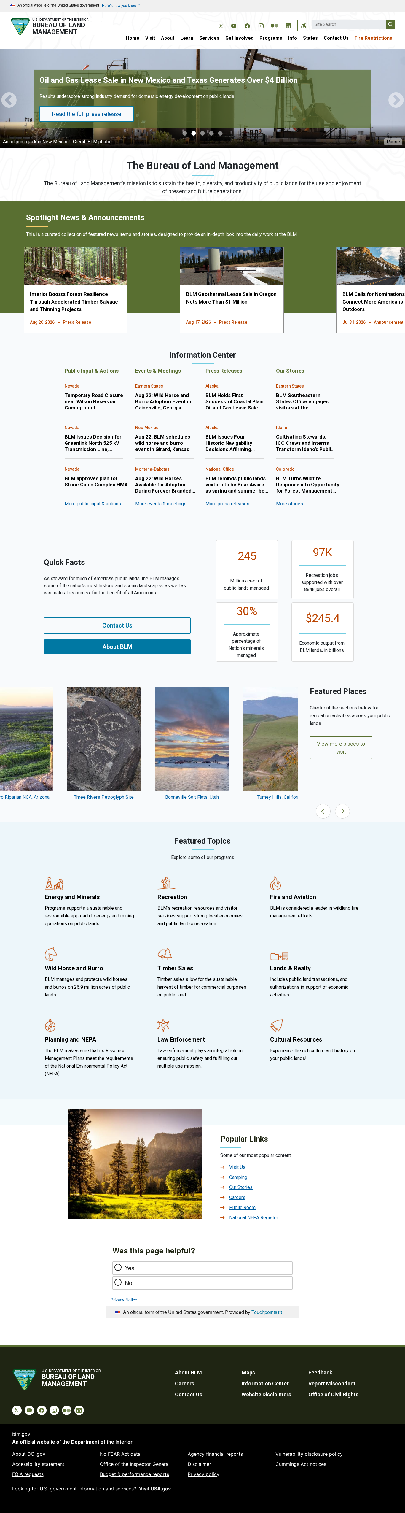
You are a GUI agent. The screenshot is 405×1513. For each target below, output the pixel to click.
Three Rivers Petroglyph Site (104, 797)
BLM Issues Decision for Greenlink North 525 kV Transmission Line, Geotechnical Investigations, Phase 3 (93, 443)
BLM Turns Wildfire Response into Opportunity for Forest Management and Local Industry (307, 484)
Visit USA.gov (155, 1489)
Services (209, 38)
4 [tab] (211, 134)
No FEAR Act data (120, 1454)
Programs (270, 38)
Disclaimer (199, 1464)
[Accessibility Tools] (304, 25)
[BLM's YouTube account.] (233, 25)
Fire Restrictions (373, 38)
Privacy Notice (124, 1300)
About (167, 38)
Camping (238, 1177)
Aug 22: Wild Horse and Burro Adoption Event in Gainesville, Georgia (163, 401)
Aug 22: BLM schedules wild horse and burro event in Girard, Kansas (162, 443)
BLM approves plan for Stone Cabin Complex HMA (96, 481)
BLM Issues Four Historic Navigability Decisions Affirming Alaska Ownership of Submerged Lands (229, 443)
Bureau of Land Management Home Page (56, 26)
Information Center (265, 1383)
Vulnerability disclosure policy (309, 1454)
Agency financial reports (215, 1454)
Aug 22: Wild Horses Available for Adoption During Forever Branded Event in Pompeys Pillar (163, 484)
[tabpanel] (202, 99)
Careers (237, 1197)
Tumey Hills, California (280, 797)
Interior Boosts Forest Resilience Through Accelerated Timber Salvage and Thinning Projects (74, 301)
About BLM (117, 646)
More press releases (227, 504)
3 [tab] (202, 134)
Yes (129, 1267)
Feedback (320, 1372)
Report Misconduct (331, 1383)
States (310, 38)
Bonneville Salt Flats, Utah (192, 797)
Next (396, 100)
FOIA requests (28, 1474)
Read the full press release (86, 114)
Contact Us (336, 38)
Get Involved (239, 38)
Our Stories (241, 1187)
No (128, 1282)
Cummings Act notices (300, 1464)
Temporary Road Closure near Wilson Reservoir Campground (94, 401)
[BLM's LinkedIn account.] (288, 25)
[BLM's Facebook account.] (247, 25)
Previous (9, 100)
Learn (186, 38)
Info (292, 38)
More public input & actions (93, 504)
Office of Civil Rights (333, 1394)
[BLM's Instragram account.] (261, 25)
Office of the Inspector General (135, 1464)
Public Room (242, 1207)
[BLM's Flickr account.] (274, 21)
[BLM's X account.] (220, 21)
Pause (393, 142)
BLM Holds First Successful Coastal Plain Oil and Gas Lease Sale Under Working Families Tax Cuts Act (234, 401)
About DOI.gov (28, 1454)
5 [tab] (220, 134)
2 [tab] (194, 134)
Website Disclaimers (266, 1394)
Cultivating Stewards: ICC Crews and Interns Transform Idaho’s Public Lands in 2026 (305, 443)
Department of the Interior (102, 1442)
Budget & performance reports (134, 1474)
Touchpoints (264, 1312)
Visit (150, 38)
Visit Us (237, 1167)
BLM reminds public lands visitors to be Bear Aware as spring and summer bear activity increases (237, 484)
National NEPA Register (253, 1217)
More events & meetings (160, 504)
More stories (289, 504)
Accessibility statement (38, 1464)
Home (132, 38)
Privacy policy (203, 1474)
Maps (248, 1372)
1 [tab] (185, 134)
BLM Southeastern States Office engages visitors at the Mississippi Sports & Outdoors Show (302, 401)
